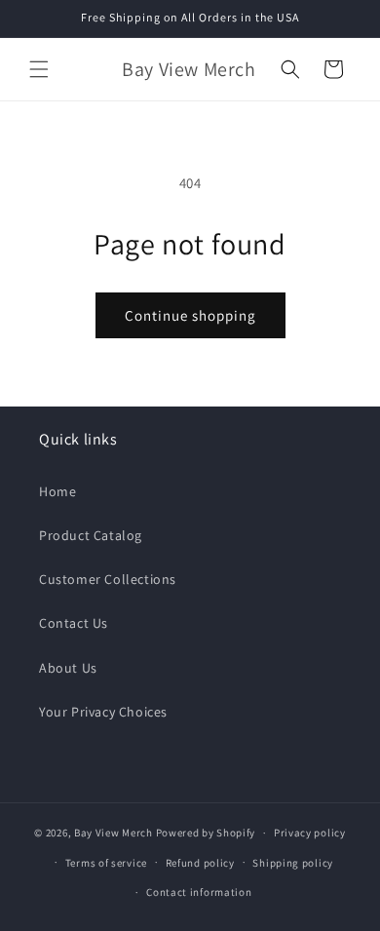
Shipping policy (292, 863)
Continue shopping (190, 315)
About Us (68, 668)
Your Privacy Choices (103, 711)
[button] (39, 69)
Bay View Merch (113, 832)
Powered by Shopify (206, 832)
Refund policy (200, 863)
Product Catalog (90, 535)
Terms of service (106, 863)
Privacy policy (310, 832)
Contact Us (73, 623)
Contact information (198, 892)
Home (57, 491)
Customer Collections (107, 579)
